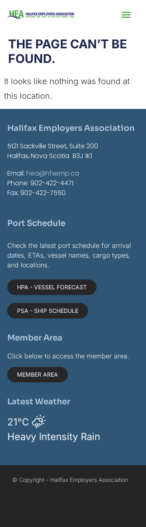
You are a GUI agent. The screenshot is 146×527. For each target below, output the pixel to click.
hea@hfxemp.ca (52, 173)
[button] (126, 14)
